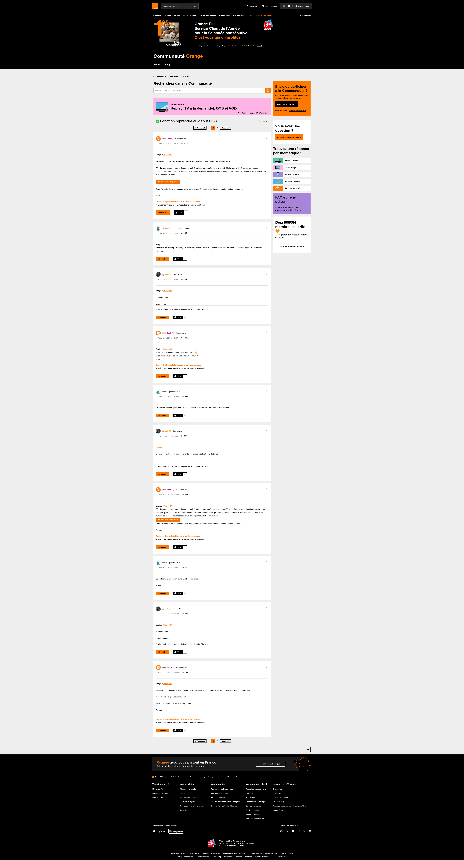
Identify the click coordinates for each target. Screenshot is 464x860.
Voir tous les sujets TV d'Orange (252, 113)
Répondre (162, 212)
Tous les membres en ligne (292, 246)
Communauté (178, 56)
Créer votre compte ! (286, 104)
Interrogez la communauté (289, 137)
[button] (266, 138)
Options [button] (261, 121)
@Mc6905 (167, 154)
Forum (156, 64)
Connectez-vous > (297, 110)
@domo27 (160, 447)
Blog (167, 64)
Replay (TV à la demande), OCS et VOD (172, 76)
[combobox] (209, 90)
